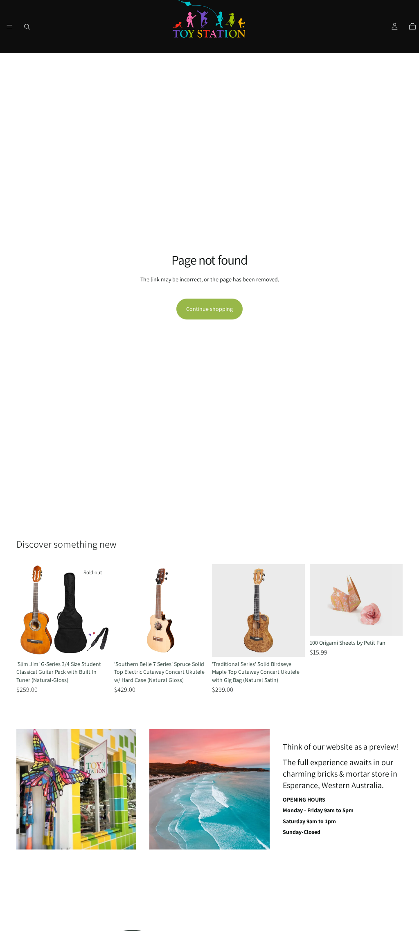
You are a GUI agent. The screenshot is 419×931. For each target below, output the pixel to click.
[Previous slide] (25, 610)
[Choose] (390, 623)
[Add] (194, 644)
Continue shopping (209, 309)
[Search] (27, 27)
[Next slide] (100, 610)
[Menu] (9, 26)
